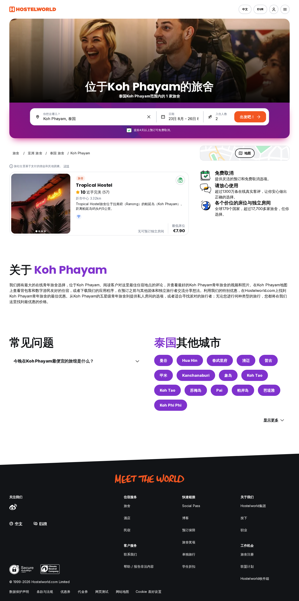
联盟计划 (247, 566)
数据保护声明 (19, 592)
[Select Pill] (273, 9)
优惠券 (65, 592)
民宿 (127, 530)
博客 (185, 518)
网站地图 (122, 592)
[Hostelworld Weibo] (13, 507)
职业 (244, 530)
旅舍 (80, 178)
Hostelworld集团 (253, 506)
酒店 (127, 518)
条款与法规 (45, 592)
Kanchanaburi (196, 375)
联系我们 (130, 554)
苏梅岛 (195, 390)
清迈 (246, 360)
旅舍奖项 (188, 542)
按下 (244, 518)
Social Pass (191, 506)
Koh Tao (254, 375)
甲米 (163, 375)
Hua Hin (189, 360)
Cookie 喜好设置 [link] (148, 592)
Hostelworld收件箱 (255, 578)
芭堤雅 (269, 390)
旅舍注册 (247, 554)
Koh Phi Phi (171, 405)
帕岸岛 (243, 390)
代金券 (83, 592)
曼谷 (163, 360)
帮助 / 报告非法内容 (139, 566)
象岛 (228, 375)
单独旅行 (188, 554)
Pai (219, 390)
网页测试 (101, 592)
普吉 (268, 360)
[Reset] (148, 116)
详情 (66, 166)
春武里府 (219, 360)
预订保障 (188, 530)
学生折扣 (188, 566)
